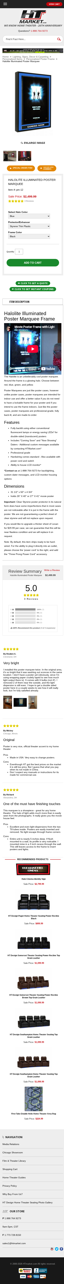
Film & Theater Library (14, 1161)
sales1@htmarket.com (14, 1243)
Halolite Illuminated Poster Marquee (26, 575)
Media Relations (10, 1144)
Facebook (61, 1249)
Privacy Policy (9, 1186)
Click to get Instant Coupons (34, 289)
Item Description (19, 302)
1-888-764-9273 (39, 31)
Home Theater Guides (14, 1177)
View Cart (54, 4)
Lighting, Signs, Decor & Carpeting (30, 56)
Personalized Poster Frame (40, 59)
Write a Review (52, 570)
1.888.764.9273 (13, 1218)
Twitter (56, 1249)
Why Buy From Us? (12, 1194)
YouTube (52, 1249)
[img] (16, 201)
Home (5, 56)
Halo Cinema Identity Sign (34, 879)
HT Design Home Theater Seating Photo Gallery (27, 1202)
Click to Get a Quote (34, 283)
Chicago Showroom (12, 1152)
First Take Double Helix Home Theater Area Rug (33, 1114)
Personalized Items (12, 59)
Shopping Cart (9, 1169)
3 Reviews (29, 201)
